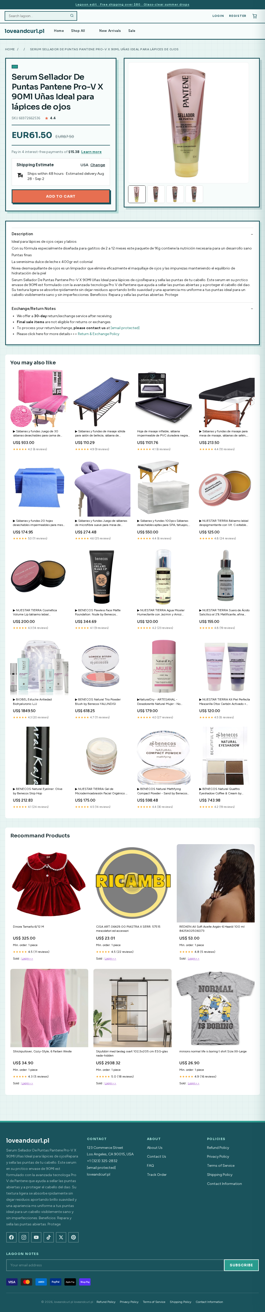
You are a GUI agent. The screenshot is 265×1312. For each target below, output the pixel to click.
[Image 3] (175, 194)
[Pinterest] (73, 1237)
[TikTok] (48, 1237)
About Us (155, 1148)
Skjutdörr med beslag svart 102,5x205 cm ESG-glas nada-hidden (132, 1053)
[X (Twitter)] (61, 1237)
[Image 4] (194, 194)
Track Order (157, 1174)
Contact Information (224, 1184)
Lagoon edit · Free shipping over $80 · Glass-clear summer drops (132, 4)
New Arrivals (110, 31)
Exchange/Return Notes (34, 308)
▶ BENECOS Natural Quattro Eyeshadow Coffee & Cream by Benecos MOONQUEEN (220, 791)
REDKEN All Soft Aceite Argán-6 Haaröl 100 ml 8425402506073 (212, 929)
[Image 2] (156, 194)
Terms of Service (220, 1165)
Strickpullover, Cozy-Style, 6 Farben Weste (42, 1051)
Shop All (78, 31)
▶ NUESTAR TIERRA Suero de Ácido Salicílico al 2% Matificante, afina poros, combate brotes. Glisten (224, 612)
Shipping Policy (219, 1174)
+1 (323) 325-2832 (102, 1161)
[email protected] (125, 328)
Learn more (91, 152)
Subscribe (241, 1265)
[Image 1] (137, 194)
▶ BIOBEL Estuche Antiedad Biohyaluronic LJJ (32, 701)
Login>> (27, 958)
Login (218, 16)
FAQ (150, 1165)
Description (22, 234)
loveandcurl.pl (24, 31)
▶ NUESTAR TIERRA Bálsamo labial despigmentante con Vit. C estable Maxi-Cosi (223, 523)
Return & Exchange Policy (98, 334)
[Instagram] (24, 1237)
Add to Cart (61, 196)
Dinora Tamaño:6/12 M (28, 926)
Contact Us (156, 1156)
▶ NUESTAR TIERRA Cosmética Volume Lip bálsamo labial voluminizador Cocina (35, 612)
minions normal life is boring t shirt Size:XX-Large (213, 1051)
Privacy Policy (218, 1156)
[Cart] (254, 16)
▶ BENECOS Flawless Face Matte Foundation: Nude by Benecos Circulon (98, 612)
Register (237, 16)
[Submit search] (72, 16)
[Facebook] (11, 1237)
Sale (132, 31)
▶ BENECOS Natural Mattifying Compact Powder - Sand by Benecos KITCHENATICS (162, 791)
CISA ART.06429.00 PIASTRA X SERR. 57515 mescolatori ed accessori (128, 929)
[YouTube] (36, 1237)
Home (59, 31)
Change (97, 165)
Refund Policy (218, 1148)
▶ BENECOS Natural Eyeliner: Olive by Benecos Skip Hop (37, 791)
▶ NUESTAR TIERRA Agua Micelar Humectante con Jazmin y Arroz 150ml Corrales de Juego (161, 612)
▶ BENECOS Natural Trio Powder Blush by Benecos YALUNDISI (98, 701)
